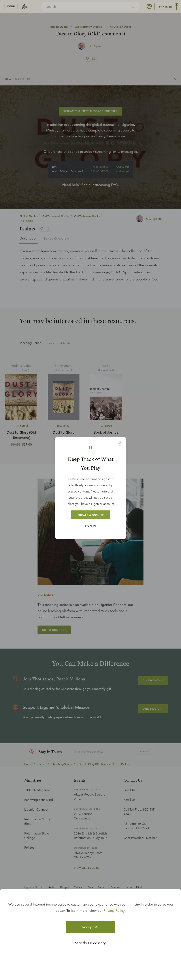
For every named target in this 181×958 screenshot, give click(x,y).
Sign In (90, 525)
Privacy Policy (114, 910)
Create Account (90, 515)
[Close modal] (119, 443)
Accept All (90, 927)
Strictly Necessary (90, 943)
